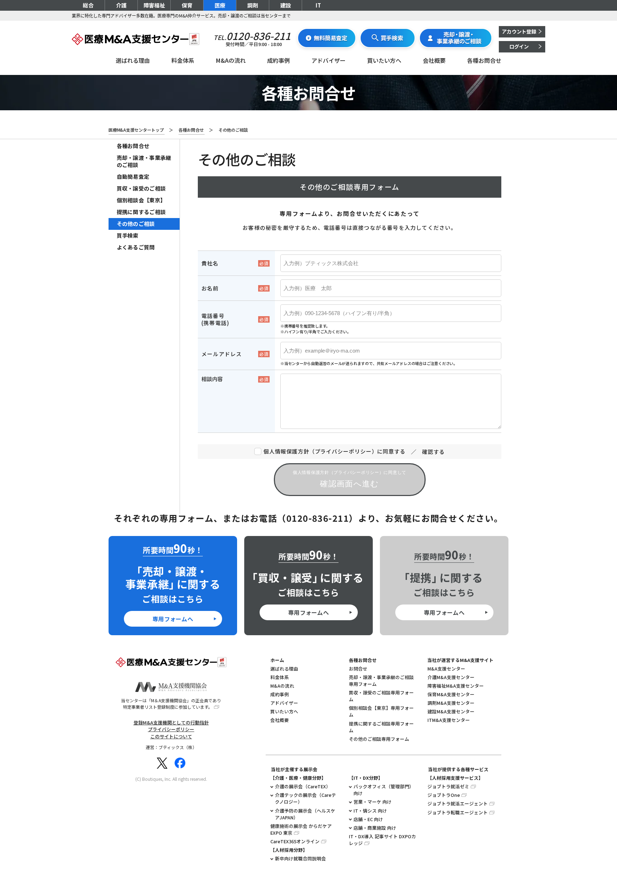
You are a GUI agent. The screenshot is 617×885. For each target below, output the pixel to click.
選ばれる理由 (133, 60)
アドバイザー (328, 60)
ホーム (277, 660)
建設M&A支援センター (451, 711)
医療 (220, 5)
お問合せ (358, 668)
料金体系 (182, 60)
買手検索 (128, 235)
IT (318, 5)
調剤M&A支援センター (451, 702)
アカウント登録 (519, 31)
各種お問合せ (484, 60)
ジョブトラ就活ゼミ (448, 786)
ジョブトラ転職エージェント (457, 812)
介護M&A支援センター (451, 677)
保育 (187, 5)
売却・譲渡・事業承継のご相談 (144, 161)
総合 (88, 5)
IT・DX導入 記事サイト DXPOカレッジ (382, 839)
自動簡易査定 (133, 176)
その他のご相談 (136, 223)
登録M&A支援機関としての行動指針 (171, 722)
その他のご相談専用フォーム (379, 738)
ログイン (519, 46)
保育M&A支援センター (451, 694)
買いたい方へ (384, 60)
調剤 (252, 5)
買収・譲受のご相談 (141, 188)
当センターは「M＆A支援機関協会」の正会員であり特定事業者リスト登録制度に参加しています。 (171, 703)
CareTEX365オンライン (295, 841)
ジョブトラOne (443, 795)
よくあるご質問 (136, 247)
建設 (285, 5)
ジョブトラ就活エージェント (457, 803)
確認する (433, 451)
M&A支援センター (446, 668)
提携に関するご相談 (141, 212)
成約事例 (278, 60)
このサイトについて (171, 736)
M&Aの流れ (231, 60)
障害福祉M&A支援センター (455, 685)
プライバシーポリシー (171, 729)
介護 (121, 5)
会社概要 (434, 60)
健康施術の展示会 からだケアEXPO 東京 (301, 829)
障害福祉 (154, 5)
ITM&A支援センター (448, 720)
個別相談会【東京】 (141, 200)
